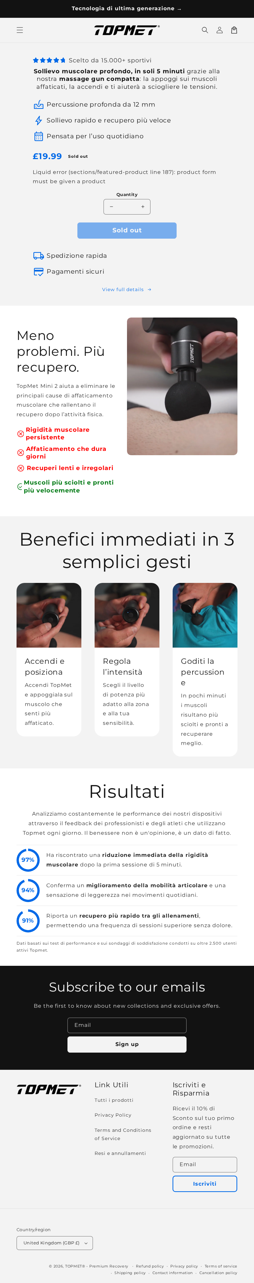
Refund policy (150, 1266)
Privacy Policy (113, 1115)
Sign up (127, 1044)
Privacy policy (184, 1266)
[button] (205, 30)
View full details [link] (123, 289)
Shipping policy (130, 1272)
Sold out (127, 230)
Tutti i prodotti (114, 1100)
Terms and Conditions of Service (123, 1134)
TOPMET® (75, 1266)
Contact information (172, 1272)
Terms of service (221, 1266)
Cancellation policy (218, 1272)
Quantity (127, 194)
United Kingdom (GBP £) (51, 1242)
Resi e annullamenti (120, 1153)
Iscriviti (205, 1184)
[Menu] (20, 30)
